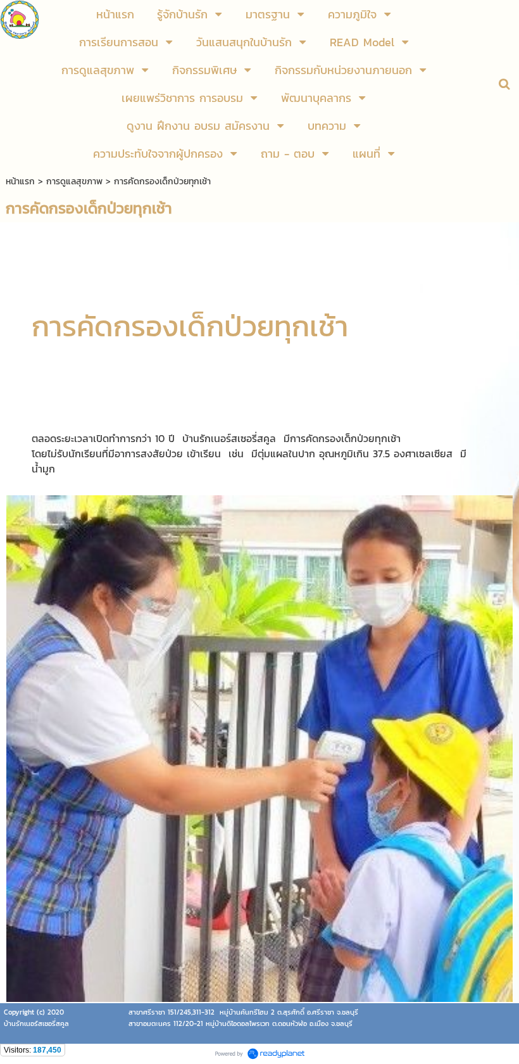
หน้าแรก (20, 181)
